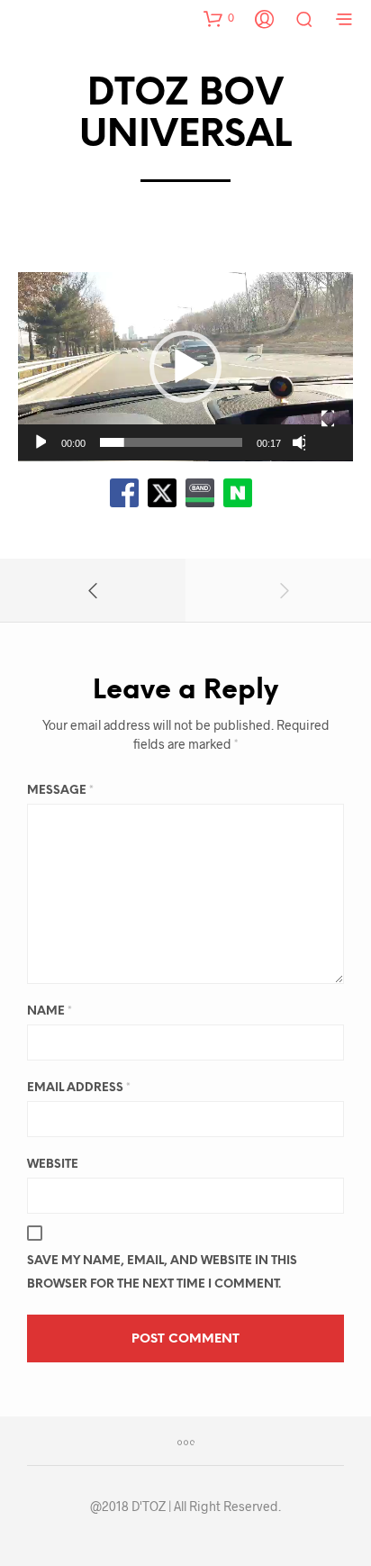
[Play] (39, 442)
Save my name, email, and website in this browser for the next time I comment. (162, 1272)
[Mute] (298, 442)
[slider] (171, 442)
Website (52, 1164)
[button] (219, 18)
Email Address (79, 1088)
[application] (185, 366)
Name (49, 1011)
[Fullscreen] (327, 419)
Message (60, 791)
